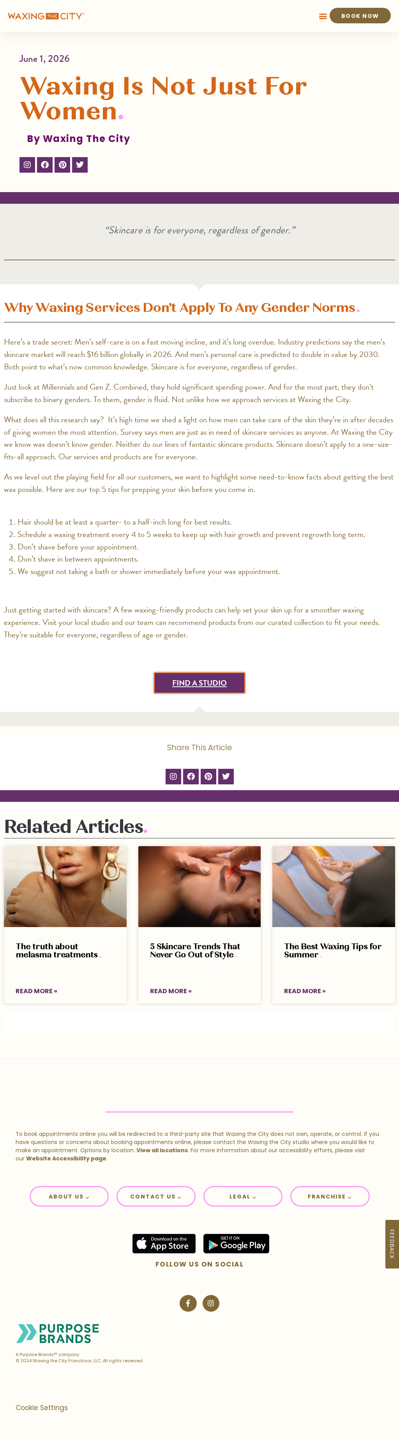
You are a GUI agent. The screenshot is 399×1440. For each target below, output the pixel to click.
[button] (323, 16)
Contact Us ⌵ (156, 1196)
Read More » (36, 991)
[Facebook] (45, 165)
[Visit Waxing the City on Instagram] (211, 1303)
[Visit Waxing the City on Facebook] (188, 1303)
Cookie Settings (42, 1407)
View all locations (162, 1150)
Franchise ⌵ (330, 1196)
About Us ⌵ (69, 1196)
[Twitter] (80, 165)
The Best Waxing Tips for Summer (332, 950)
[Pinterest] (62, 165)
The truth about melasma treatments (57, 950)
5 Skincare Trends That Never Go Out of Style (195, 950)
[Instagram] (27, 165)
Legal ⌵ (243, 1196)
